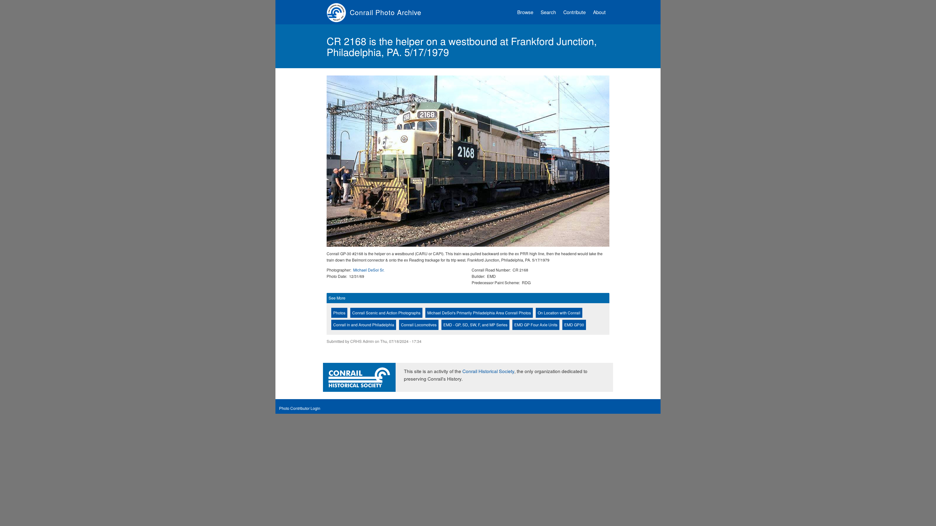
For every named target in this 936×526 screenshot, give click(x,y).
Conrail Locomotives (419, 325)
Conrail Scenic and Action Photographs (386, 313)
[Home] (338, 12)
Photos (339, 313)
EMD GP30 (574, 325)
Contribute (574, 12)
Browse (525, 12)
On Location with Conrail (559, 313)
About (599, 12)
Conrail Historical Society (488, 371)
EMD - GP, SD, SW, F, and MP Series (475, 325)
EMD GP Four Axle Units (535, 325)
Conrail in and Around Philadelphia (363, 325)
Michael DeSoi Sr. (368, 270)
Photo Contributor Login (299, 408)
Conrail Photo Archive (385, 12)
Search (548, 12)
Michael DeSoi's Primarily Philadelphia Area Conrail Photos (479, 313)
